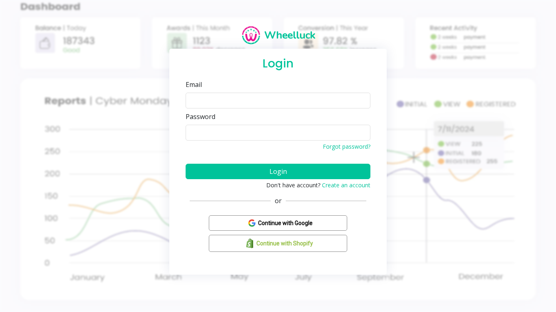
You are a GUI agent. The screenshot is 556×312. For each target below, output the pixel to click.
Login (278, 171)
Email (194, 84)
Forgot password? (346, 146)
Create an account (346, 185)
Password (200, 116)
